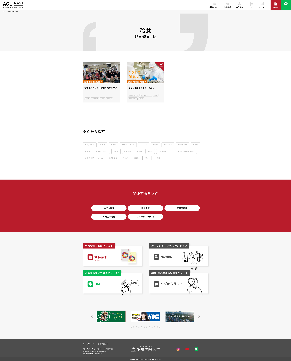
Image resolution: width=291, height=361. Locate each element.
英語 (103, 144)
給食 (103, 99)
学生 (147, 158)
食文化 (110, 99)
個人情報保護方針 (103, 344)
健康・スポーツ (134, 95)
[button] (199, 316)
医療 (156, 144)
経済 (196, 144)
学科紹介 (113, 158)
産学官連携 (182, 208)
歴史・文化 (90, 144)
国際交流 (95, 99)
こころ (144, 144)
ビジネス (168, 144)
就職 (116, 151)
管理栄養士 (133, 99)
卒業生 (159, 158)
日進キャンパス (146, 95)
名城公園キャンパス (187, 151)
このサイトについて (88, 344)
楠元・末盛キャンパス (95, 158)
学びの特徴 (109, 208)
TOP (4, 11)
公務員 (128, 151)
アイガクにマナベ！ (145, 216)
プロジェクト (102, 151)
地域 (88, 151)
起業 (151, 151)
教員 (137, 158)
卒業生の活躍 (109, 216)
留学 (114, 144)
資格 (140, 151)
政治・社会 (183, 144)
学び (87, 99)
